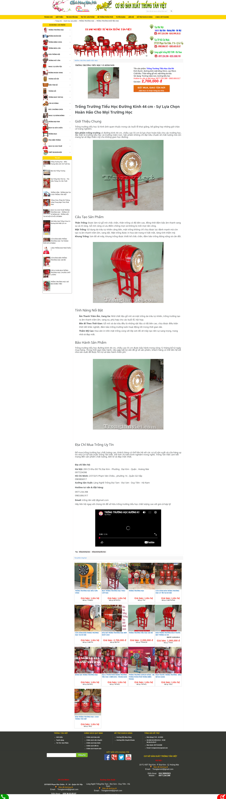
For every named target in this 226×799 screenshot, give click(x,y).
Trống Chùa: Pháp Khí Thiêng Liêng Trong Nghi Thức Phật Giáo (60, 202)
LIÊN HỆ (131, 17)
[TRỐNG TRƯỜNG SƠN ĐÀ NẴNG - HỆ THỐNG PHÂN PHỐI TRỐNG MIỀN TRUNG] (141, 673)
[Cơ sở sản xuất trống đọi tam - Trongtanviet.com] (82, 11)
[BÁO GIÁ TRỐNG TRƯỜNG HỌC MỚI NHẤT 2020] (114, 631)
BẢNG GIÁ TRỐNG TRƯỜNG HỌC (86, 675)
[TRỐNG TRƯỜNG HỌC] (141, 589)
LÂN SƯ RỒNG (53, 103)
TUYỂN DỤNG (120, 17)
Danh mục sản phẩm (70, 21)
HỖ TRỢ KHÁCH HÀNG (145, 17)
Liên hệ (95, 598)
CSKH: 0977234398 (162, 17)
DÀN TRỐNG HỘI (54, 54)
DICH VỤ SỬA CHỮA (55, 128)
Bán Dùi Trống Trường (58, 171)
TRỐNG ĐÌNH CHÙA (55, 42)
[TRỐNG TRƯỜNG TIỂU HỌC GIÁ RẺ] (141, 631)
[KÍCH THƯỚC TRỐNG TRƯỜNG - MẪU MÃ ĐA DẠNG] (168, 673)
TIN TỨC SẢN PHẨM (87, 17)
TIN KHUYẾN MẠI (72, 17)
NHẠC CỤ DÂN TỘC (55, 66)
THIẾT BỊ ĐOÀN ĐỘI (55, 152)
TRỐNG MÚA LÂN (54, 48)
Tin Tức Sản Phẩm (62, 743)
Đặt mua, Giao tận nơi (151, 87)
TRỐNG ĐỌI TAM (54, 122)
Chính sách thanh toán (93, 748)
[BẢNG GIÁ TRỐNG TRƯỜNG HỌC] (88, 673)
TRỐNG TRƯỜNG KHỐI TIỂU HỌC (107, 21)
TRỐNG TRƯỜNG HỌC (86, 21)
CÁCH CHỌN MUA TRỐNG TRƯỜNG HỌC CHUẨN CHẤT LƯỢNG (60, 272)
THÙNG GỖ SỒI (53, 79)
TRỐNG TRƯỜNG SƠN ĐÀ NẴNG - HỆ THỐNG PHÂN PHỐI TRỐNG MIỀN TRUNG (141, 677)
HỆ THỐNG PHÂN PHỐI (105, 17)
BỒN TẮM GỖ (53, 85)
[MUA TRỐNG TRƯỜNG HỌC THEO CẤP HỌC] (114, 589)
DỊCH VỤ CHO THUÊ (55, 146)
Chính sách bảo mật (93, 737)
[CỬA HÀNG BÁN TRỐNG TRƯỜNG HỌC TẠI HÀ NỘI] (88, 631)
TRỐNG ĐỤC (52, 134)
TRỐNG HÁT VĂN (54, 60)
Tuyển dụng (60, 740)
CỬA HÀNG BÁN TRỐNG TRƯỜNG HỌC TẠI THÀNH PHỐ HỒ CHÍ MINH (55, 241)
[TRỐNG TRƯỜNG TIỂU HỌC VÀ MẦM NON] (103, 98)
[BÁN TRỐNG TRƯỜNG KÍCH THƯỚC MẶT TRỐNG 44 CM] (168, 631)
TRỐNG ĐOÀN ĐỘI (54, 36)
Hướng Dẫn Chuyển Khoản (126, 740)
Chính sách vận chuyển (94, 740)
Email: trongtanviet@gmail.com (157, 748)
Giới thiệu (59, 737)
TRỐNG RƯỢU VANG (55, 73)
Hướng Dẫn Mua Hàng (124, 737)
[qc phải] (166, 57)
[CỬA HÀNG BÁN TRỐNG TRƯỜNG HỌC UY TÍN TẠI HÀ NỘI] (168, 589)
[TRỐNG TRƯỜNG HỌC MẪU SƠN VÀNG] (88, 589)
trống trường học (84, 552)
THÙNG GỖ (52, 91)
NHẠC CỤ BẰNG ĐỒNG (56, 115)
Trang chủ (58, 21)
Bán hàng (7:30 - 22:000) (155, 737)
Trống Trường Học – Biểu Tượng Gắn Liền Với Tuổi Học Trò (56, 164)
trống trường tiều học (99, 552)
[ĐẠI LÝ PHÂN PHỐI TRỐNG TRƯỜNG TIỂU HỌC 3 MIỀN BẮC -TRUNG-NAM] (114, 673)
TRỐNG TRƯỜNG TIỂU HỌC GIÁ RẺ (141, 633)
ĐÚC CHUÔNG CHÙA (55, 109)
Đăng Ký (81, 755)
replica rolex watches (136, 795)
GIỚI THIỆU (59, 17)
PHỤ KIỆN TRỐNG (54, 140)
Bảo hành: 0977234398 (154, 745)
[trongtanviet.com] (110, 40)
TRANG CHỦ (48, 17)
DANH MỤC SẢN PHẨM (57, 25)
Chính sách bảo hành (93, 743)
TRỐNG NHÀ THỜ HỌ (55, 97)
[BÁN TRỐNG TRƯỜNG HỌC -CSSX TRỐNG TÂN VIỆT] (88, 715)
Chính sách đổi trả (92, 746)
